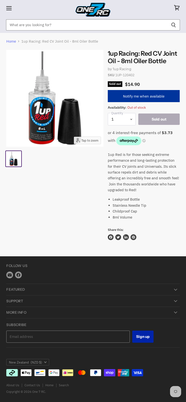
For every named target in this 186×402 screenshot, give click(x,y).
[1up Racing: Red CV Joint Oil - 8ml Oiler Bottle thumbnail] (13, 159)
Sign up (143, 336)
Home (11, 41)
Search (64, 385)
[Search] (173, 24)
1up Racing (122, 69)
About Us (12, 385)
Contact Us (32, 385)
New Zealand (25, 362)
